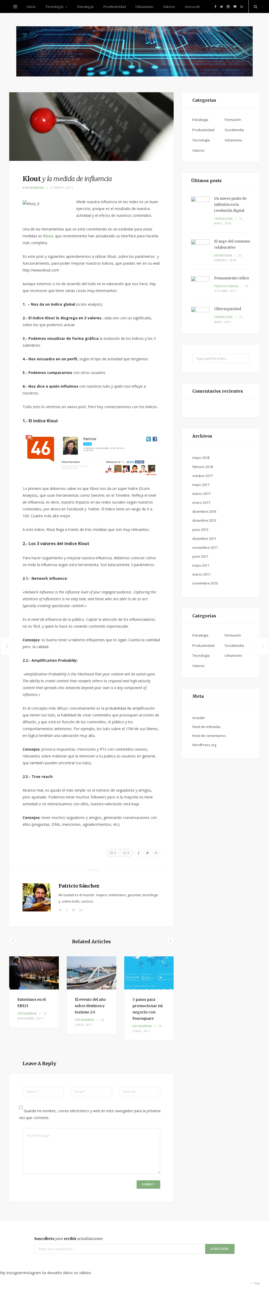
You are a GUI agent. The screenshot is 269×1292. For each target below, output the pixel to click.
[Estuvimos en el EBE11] (34, 972)
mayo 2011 (200, 565)
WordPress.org (204, 744)
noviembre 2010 (205, 583)
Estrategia (85, 7)
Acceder (198, 717)
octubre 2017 (202, 475)
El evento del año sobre (90, 1005)
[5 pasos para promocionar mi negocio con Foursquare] (149, 972)
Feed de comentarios (209, 735)
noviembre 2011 (205, 547)
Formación (233, 119)
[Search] (254, 6)
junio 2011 (200, 556)
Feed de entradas (206, 726)
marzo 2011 (201, 574)
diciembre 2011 (204, 538)
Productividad (114, 7)
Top (256, 1283)
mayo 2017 (200, 484)
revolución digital (230, 204)
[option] (34, 992)
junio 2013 (200, 529)
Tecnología (54, 7)
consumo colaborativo (232, 244)
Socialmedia (33, 187)
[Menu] (15, 6)
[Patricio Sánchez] (134, 52)
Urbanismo (144, 7)
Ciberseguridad (227, 309)
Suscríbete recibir (68, 1238)
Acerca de (192, 7)
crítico (231, 278)
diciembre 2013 (204, 520)
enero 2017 (201, 502)
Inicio (31, 7)
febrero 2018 (202, 466)
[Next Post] (262, 646)
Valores (169, 7)
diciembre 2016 (204, 511)
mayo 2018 (200, 457)
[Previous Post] (6, 646)
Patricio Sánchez (79, 886)
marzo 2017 (201, 493)
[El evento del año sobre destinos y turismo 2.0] (91, 972)
